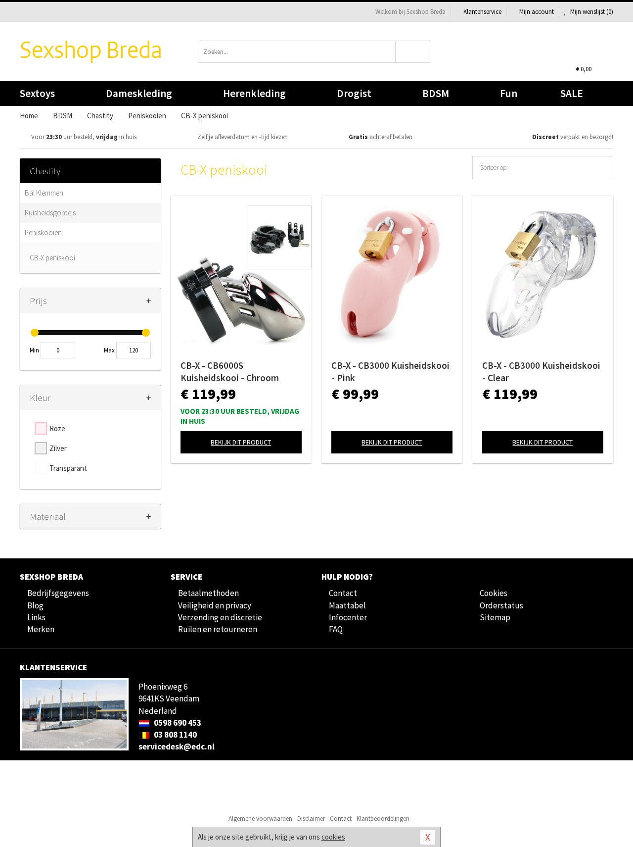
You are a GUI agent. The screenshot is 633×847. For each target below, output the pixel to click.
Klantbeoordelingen (383, 818)
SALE (571, 93)
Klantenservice (482, 11)
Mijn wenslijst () (591, 11)
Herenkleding (254, 93)
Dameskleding (139, 93)
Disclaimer (311, 818)
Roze (57, 428)
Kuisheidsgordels (50, 212)
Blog (35, 605)
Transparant (68, 468)
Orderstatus (501, 605)
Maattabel (347, 605)
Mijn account (536, 11)
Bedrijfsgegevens (58, 593)
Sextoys (37, 93)
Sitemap (495, 617)
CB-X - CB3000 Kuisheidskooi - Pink (390, 371)
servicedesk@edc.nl (176, 746)
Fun (508, 93)
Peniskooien (43, 232)
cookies (333, 837)
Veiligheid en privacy (214, 605)
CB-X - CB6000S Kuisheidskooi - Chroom (230, 371)
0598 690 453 (176, 722)
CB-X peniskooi (52, 257)
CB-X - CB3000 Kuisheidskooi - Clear (541, 371)
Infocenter (348, 617)
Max (109, 350)
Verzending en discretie (220, 617)
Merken (40, 629)
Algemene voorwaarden (260, 818)
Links (36, 617)
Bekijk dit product (241, 442)
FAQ (336, 629)
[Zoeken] (413, 52)
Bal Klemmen (44, 193)
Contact (343, 593)
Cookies (493, 593)
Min (34, 350)
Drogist (354, 93)
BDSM (435, 93)
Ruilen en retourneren (217, 629)
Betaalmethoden (208, 593)
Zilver (58, 448)
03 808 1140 (174, 734)
